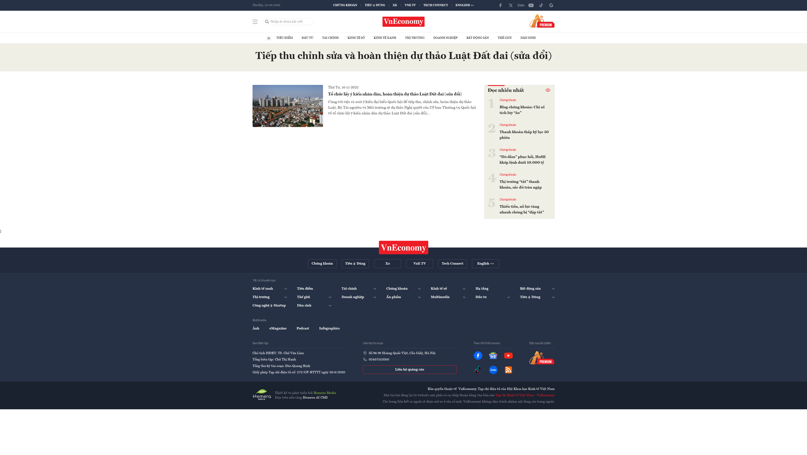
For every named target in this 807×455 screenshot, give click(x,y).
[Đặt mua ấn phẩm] (542, 21)
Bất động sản (477, 37)
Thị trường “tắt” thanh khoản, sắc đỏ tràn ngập (521, 184)
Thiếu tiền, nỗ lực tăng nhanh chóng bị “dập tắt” (522, 209)
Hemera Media (325, 393)
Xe (395, 5)
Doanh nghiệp (445, 37)
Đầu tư (307, 37)
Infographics (329, 328)
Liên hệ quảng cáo (409, 369)
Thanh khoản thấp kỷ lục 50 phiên (524, 135)
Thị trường (414, 37)
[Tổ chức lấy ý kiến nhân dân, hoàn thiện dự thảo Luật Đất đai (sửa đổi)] (288, 106)
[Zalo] (521, 5)
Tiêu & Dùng (375, 5)
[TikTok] (541, 5)
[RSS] (508, 370)
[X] (510, 5)
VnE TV (410, 5)
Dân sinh (528, 37)
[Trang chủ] (268, 38)
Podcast (303, 328)
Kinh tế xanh (385, 37)
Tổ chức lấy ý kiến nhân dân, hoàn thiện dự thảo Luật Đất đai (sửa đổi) (395, 94)
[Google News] (551, 5)
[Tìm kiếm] (267, 21)
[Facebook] (500, 5)
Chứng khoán (345, 5)
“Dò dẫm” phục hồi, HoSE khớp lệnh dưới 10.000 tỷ (523, 160)
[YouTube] (531, 5)
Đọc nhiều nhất (506, 90)
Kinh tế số (356, 37)
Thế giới (505, 37)
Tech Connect (435, 5)
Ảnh (256, 328)
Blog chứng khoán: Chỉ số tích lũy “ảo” (522, 110)
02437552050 (379, 359)
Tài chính (330, 37)
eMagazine (278, 328)
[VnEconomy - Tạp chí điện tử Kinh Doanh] (403, 247)
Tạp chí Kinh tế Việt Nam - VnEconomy (525, 395)
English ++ (465, 5)
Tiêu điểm (284, 37)
